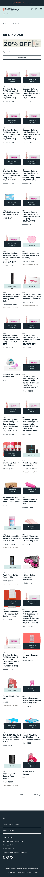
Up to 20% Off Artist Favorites (22, 3)
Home (5, 24)
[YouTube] (11, 857)
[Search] (3, 13)
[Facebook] (4, 857)
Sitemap (30, 872)
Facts (36, 872)
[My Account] (31, 9)
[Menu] (40, 9)
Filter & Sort (22, 57)
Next (36, 794)
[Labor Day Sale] (22, 43)
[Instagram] (7, 857)
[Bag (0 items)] (36, 9)
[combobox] (23, 14)
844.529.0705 (9, 848)
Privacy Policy (10, 872)
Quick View (32, 245)
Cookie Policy (21, 872)
